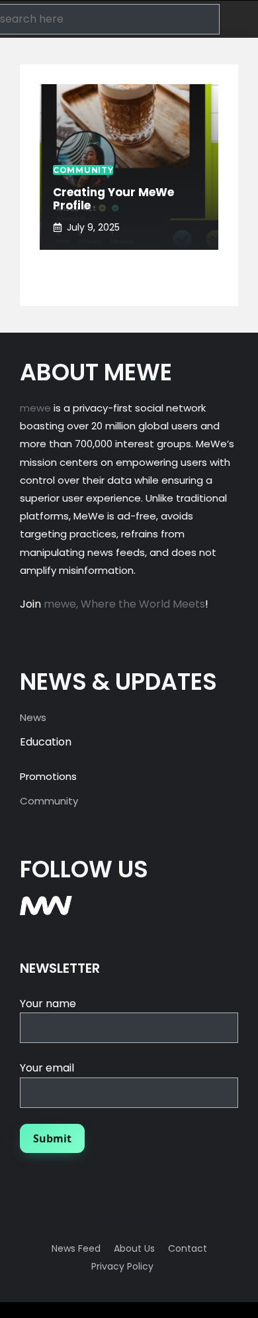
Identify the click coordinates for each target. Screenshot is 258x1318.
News (33, 717)
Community (49, 801)
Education (45, 741)
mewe (35, 408)
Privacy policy (122, 1266)
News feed (76, 1248)
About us (134, 1248)
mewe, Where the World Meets (124, 604)
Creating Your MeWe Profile (113, 198)
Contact (187, 1248)
